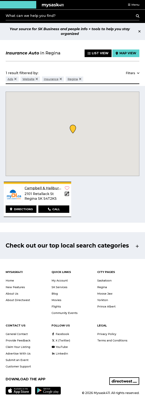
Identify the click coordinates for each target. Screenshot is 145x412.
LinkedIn (61, 353)
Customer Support (18, 366)
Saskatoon (104, 280)
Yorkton (102, 300)
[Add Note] (67, 195)
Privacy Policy (106, 334)
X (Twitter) (62, 340)
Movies (56, 300)
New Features (15, 287)
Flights (56, 306)
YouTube (61, 347)
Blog (55, 293)
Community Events (65, 313)
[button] (133, 4)
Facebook (62, 334)
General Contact (17, 334)
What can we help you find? (31, 16)
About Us (12, 293)
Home (10, 280)
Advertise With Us (18, 353)
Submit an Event (17, 360)
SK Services (59, 287)
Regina (102, 287)
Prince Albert (106, 306)
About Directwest (18, 300)
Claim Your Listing (18, 347)
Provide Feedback (18, 340)
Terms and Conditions (112, 340)
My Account (60, 280)
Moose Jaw (105, 293)
